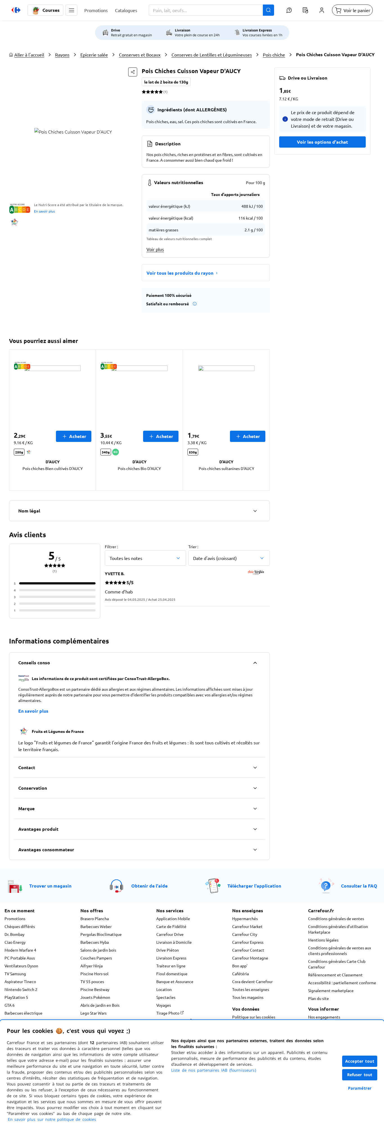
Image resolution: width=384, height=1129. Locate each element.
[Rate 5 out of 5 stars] (161, 91)
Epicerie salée (94, 54)
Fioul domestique (172, 973)
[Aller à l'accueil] (16, 10)
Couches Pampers (96, 957)
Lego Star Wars (93, 1012)
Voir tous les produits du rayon (179, 273)
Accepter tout (359, 1061)
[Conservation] (255, 788)
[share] (132, 71)
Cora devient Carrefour (252, 981)
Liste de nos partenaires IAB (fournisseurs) (213, 1070)
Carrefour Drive (170, 934)
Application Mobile (173, 918)
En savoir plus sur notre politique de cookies (52, 1119)
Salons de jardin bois (98, 949)
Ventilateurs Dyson (21, 965)
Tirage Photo (168, 1012)
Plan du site (318, 998)
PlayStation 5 (16, 997)
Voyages (163, 1005)
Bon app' (239, 965)
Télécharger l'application (254, 886)
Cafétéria (240, 973)
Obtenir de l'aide (149, 886)
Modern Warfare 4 (20, 949)
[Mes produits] (305, 10)
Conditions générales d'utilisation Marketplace (338, 929)
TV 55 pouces (92, 981)
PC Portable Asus (19, 957)
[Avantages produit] (255, 829)
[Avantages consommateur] (255, 849)
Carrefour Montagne (250, 957)
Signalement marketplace (331, 990)
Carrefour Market (247, 926)
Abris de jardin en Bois (99, 1005)
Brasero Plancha (94, 918)
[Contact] (255, 767)
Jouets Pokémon (95, 997)
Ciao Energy (15, 942)
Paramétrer (360, 1088)
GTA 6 (9, 1005)
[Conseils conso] (255, 662)
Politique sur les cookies (253, 1016)
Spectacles (165, 997)
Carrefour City (244, 934)
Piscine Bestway (94, 989)
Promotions (14, 918)
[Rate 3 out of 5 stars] (152, 91)
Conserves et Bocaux (140, 54)
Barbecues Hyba (94, 942)
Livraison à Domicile (174, 942)
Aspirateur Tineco (20, 981)
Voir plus (155, 249)
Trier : (193, 546)
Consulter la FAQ (359, 886)
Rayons (62, 54)
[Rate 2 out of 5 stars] (148, 91)
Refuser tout (359, 1074)
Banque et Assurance (174, 981)
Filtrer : (111, 546)
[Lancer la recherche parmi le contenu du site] (268, 10)
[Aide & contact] (289, 10)
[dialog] (192, 1074)
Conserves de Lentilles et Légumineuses (211, 54)
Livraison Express (171, 957)
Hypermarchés (245, 918)
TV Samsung (15, 973)
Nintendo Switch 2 (20, 989)
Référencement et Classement (335, 974)
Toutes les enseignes (250, 989)
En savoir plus (44, 211)
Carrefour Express (247, 942)
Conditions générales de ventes (336, 918)
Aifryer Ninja (91, 965)
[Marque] (255, 808)
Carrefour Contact (248, 949)
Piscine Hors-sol (94, 973)
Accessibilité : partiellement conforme (342, 982)
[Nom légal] (255, 510)
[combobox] (211, 10)
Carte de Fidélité (171, 926)
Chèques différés (19, 926)
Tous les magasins (247, 997)
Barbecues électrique (23, 1012)
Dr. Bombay (14, 934)
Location (164, 989)
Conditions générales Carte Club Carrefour (336, 964)
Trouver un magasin (50, 886)
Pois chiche (274, 54)
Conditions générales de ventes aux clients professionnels (339, 950)
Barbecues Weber (96, 926)
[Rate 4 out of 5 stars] (156, 91)
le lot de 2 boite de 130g (166, 81)
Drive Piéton (167, 949)
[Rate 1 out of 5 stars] (144, 91)
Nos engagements (324, 1016)
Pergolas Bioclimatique (101, 934)
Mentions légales (323, 939)
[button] (71, 10)
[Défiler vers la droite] (263, 420)
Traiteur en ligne (171, 965)
